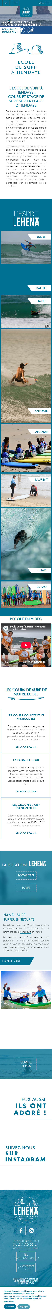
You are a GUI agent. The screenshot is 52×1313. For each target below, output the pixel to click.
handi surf (25, 932)
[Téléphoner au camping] (5, 3)
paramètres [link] (9, 1301)
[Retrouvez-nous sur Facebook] (21, 30)
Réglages (24, 1306)
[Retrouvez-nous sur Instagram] (30, 30)
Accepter (10, 1306)
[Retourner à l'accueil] (26, 11)
